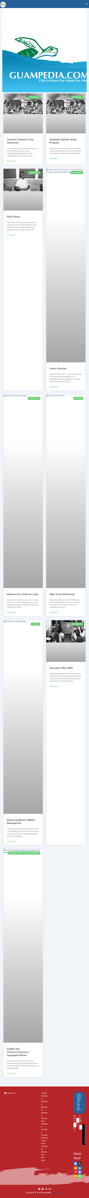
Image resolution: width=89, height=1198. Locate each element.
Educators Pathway (44, 1100)
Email (80, 1119)
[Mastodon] (80, 1172)
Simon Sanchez (58, 368)
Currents (44, 1130)
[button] (79, 1103)
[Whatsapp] (80, 1176)
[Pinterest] (75, 1172)
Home (44, 1093)
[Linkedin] (80, 1168)
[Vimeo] (46, 1189)
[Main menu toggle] (87, 4)
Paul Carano (13, 216)
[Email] (50, 1189)
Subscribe (84, 1134)
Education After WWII (61, 668)
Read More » (11, 161)
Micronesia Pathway (44, 1122)
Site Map (43, 1158)
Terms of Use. (58, 1192)
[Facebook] (75, 1164)
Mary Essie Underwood (62, 594)
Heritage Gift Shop (44, 1140)
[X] (80, 1164)
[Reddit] (75, 1168)
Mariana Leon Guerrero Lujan (22, 594)
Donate (44, 1135)
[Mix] (75, 1176)
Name (74, 1118)
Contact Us (44, 1147)
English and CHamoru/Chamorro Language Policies (18, 1052)
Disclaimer (44, 1153)
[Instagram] (43, 1189)
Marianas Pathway (44, 1111)
